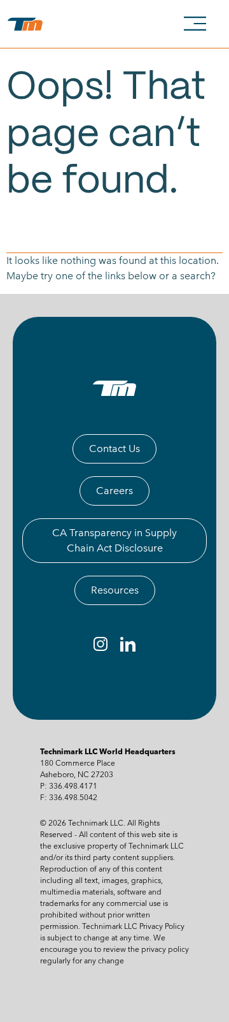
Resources (115, 590)
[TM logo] (114, 388)
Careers (114, 491)
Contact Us (114, 448)
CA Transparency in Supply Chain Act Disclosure (114, 540)
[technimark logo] (27, 24)
